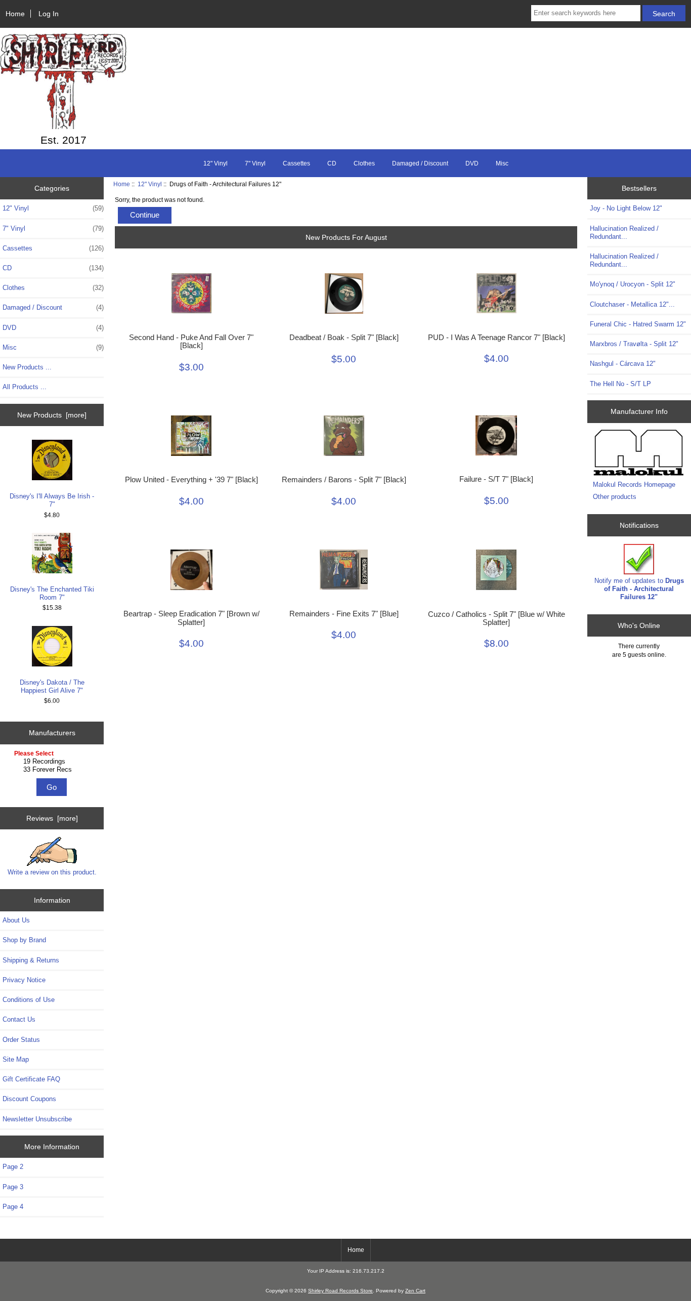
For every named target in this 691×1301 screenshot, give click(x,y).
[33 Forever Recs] (53, 770)
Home (15, 14)
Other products (614, 496)
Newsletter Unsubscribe (37, 1119)
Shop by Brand (24, 940)
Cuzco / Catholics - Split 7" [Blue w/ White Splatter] (496, 618)
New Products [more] (52, 415)
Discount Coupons (29, 1099)
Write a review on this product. (52, 872)
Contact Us (19, 1019)
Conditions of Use (29, 999)
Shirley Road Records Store (340, 1290)
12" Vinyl (150, 184)
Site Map (16, 1059)
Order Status (21, 1039)
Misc (502, 163)
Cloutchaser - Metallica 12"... (632, 304)
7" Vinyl (255, 163)
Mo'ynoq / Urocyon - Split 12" (632, 284)
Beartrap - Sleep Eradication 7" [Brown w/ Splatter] (191, 618)
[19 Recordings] (53, 762)
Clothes (364, 163)
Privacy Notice (24, 980)
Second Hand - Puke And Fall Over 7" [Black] (191, 341)
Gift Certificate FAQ (31, 1079)
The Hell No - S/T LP (620, 384)
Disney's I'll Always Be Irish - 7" (52, 500)
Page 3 (13, 1187)
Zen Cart (415, 1290)
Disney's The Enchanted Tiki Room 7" (52, 593)
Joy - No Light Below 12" (626, 208)
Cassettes (296, 163)
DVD (472, 163)
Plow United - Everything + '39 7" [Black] (191, 480)
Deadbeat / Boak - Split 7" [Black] (344, 337)
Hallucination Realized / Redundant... (624, 232)
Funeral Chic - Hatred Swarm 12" (638, 324)
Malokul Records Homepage (634, 484)
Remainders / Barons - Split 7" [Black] (344, 480)
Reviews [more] (52, 818)
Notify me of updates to (639, 589)
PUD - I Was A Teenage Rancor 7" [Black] (496, 337)
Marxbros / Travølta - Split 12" (634, 344)
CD (331, 163)
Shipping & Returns (31, 960)
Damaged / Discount (420, 163)
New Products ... (27, 367)
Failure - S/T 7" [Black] (496, 479)
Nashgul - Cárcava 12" (623, 363)
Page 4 (13, 1206)
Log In (48, 14)
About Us (16, 920)
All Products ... (25, 387)
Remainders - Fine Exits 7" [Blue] (344, 614)
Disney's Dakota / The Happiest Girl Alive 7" (52, 686)
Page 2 (13, 1166)
